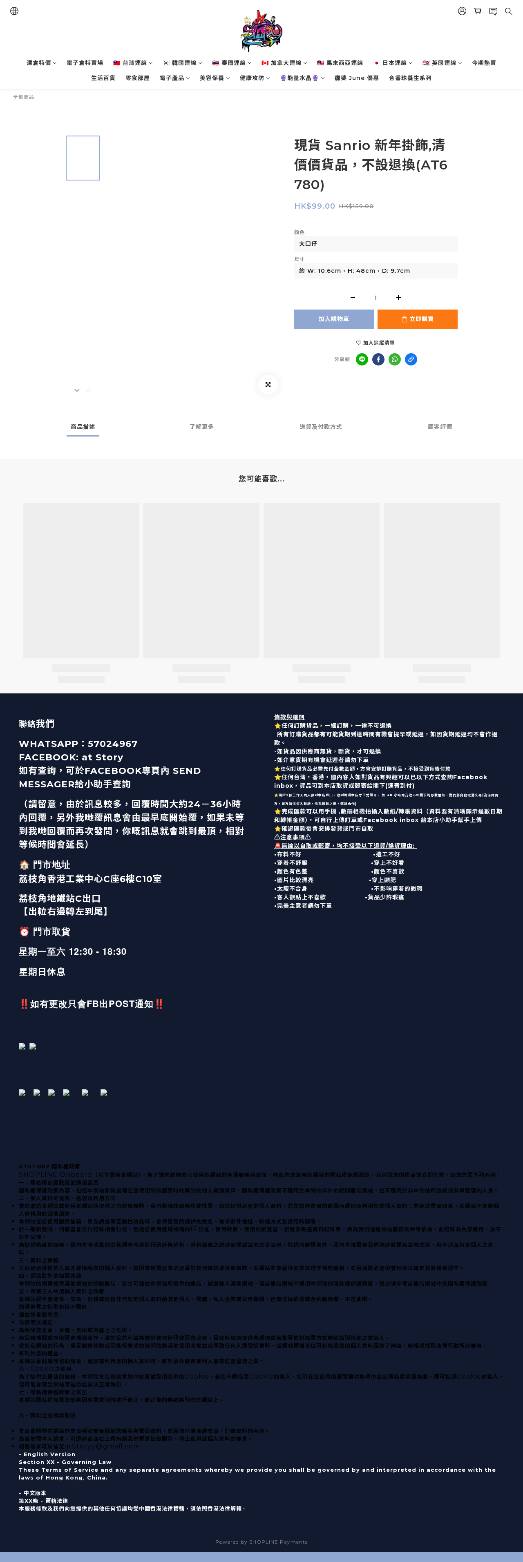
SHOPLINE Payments (278, 1542)
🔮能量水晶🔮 (299, 78)
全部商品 (23, 97)
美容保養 (212, 78)
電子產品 (172, 78)
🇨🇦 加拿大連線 (282, 63)
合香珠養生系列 (410, 78)
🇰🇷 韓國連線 (180, 63)
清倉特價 (39, 63)
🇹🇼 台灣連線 (130, 63)
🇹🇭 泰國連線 (229, 63)
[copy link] (411, 359)
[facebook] (378, 359)
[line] (362, 359)
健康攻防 (252, 78)
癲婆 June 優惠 (357, 78)
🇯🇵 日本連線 (390, 63)
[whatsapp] (395, 359)
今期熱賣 (484, 63)
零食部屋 (137, 78)
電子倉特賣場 (85, 63)
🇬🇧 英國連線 (439, 63)
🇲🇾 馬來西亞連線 (340, 63)
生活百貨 (103, 78)
